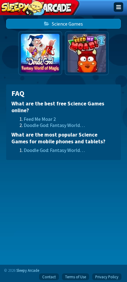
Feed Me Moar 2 (40, 119)
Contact (49, 276)
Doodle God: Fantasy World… (54, 125)
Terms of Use (75, 276)
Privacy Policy (106, 276)
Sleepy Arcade (27, 270)
